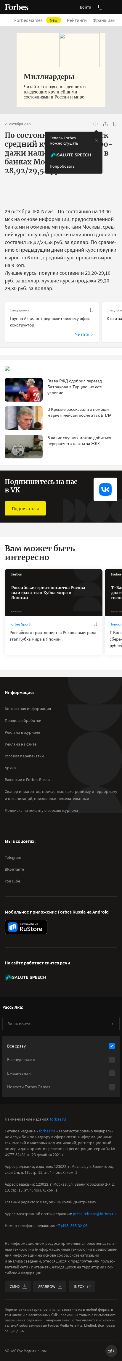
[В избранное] (115, 124)
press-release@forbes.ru (94, 1213)
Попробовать (62, 166)
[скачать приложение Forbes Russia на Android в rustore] (26, 927)
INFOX (79, 1286)
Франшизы (104, 20)
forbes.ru (58, 1119)
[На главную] (16, 7)
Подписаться (25, 508)
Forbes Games (35, 20)
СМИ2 (15, 1286)
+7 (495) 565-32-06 (71, 1225)
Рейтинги (77, 20)
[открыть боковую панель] (100, 7)
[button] (115, 7)
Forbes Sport (19, 624)
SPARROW (46, 1286)
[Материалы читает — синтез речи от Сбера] (96, 124)
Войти (85, 7)
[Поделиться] (105, 124)
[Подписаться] (112, 1024)
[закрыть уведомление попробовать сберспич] (96, 140)
